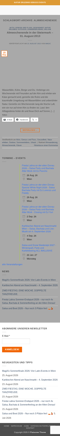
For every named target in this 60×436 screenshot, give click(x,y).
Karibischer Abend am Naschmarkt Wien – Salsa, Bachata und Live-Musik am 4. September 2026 (39, 228)
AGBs (26, 426)
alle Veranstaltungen (12, 264)
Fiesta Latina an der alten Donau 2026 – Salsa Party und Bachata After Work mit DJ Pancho (38, 168)
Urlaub (47, 29)
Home (6, 426)
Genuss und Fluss (23, 27)
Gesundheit (38, 27)
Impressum (16, 426)
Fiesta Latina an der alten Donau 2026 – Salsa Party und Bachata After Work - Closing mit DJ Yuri (38, 209)
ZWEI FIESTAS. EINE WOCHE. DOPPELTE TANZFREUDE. (24, 292)
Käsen (19, 145)
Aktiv (11, 27)
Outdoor (22, 29)
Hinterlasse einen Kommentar (46, 145)
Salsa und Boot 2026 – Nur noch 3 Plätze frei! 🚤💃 (27, 308)
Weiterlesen (30, 130)
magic (48, 43)
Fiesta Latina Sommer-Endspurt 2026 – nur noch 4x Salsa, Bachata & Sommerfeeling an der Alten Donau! (28, 301)
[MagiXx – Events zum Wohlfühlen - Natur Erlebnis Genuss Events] (30, 10)
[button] (3, 10)
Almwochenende (8, 145)
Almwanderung (51, 142)
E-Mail (6, 336)
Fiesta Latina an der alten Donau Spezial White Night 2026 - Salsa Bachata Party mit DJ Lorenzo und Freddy (39, 188)
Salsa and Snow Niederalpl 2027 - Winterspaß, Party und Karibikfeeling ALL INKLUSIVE (39, 247)
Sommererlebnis (35, 29)
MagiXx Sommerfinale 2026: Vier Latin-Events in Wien (29, 280)
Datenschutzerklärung (43, 426)
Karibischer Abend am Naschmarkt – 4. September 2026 (30, 285)
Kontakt (30, 428)
